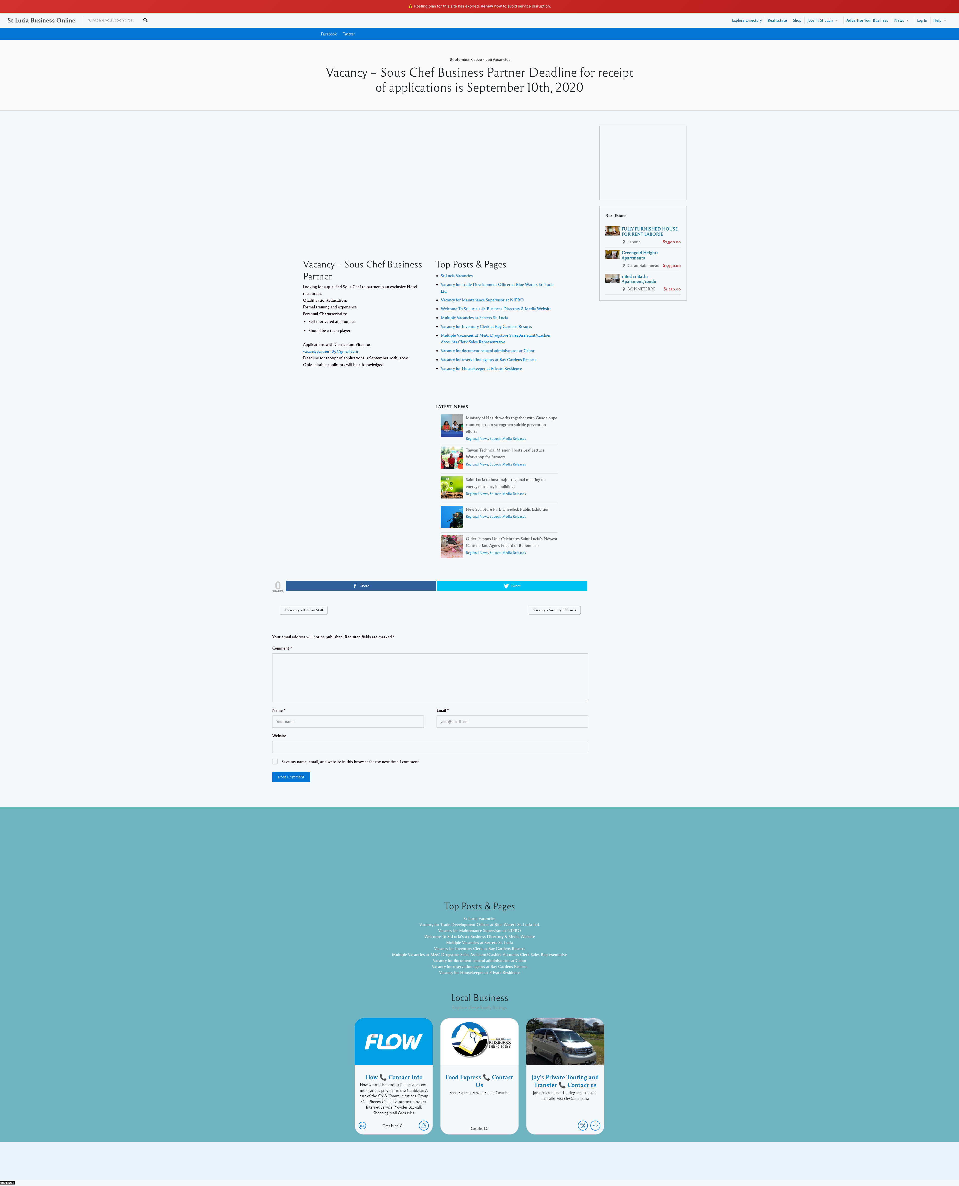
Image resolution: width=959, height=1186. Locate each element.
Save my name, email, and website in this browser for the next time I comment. (350, 761)
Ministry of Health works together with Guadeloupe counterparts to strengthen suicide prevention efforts (511, 424)
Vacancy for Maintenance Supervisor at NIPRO (482, 299)
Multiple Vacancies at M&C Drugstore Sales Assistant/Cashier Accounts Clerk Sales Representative (479, 954)
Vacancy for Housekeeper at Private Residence (481, 368)
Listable (496, 1165)
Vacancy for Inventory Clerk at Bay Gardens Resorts (486, 326)
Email (443, 710)
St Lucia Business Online (41, 20)
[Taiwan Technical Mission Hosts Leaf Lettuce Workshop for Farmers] (452, 459)
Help (937, 20)
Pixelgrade (515, 1165)
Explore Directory (747, 20)
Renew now (491, 6)
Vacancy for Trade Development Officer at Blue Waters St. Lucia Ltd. (479, 924)
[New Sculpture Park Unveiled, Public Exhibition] (452, 518)
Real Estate (777, 20)
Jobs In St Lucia (820, 20)
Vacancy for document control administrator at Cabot (487, 350)
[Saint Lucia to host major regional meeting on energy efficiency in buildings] (452, 488)
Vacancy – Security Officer (553, 610)
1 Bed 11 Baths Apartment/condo (639, 278)
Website (279, 735)
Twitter (349, 33)
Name (279, 710)
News (899, 20)
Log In (922, 20)
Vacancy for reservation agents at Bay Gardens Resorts (488, 359)
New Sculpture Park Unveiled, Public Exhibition (507, 509)
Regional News (477, 438)
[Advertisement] (430, 186)
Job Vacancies (498, 60)
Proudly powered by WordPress (459, 1165)
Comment (282, 648)
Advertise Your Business (867, 20)
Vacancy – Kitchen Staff (305, 610)
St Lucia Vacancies (457, 275)
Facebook (329, 33)
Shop (797, 20)
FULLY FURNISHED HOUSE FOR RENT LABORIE (650, 231)
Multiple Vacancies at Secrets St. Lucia (474, 317)
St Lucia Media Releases (508, 438)
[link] (330, 351)
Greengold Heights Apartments (640, 255)
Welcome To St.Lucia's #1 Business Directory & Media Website (496, 308)
